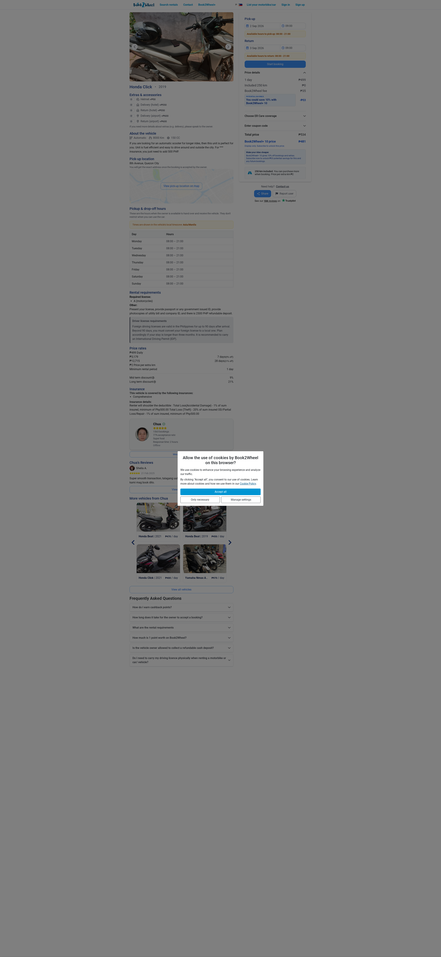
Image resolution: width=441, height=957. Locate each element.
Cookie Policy (248, 483)
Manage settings (241, 499)
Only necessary (200, 499)
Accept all (221, 491)
